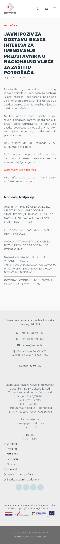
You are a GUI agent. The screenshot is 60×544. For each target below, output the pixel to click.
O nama (11, 443)
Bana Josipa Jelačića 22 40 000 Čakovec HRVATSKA (30, 353)
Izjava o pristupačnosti (20, 474)
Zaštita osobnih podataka (22, 479)
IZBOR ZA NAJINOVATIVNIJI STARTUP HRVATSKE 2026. (28, 231)
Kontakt (11, 469)
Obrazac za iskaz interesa (20, 169)
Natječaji (12, 453)
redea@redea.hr (32, 345)
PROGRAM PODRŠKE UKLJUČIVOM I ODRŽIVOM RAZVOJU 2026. (28, 282)
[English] (46, 9)
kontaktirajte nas (30, 365)
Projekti (11, 448)
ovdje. (28, 181)
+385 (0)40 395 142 (32, 339)
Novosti (11, 464)
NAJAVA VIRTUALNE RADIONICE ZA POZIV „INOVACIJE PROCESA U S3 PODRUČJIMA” (27, 245)
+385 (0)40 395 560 (32, 332)
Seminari (12, 459)
